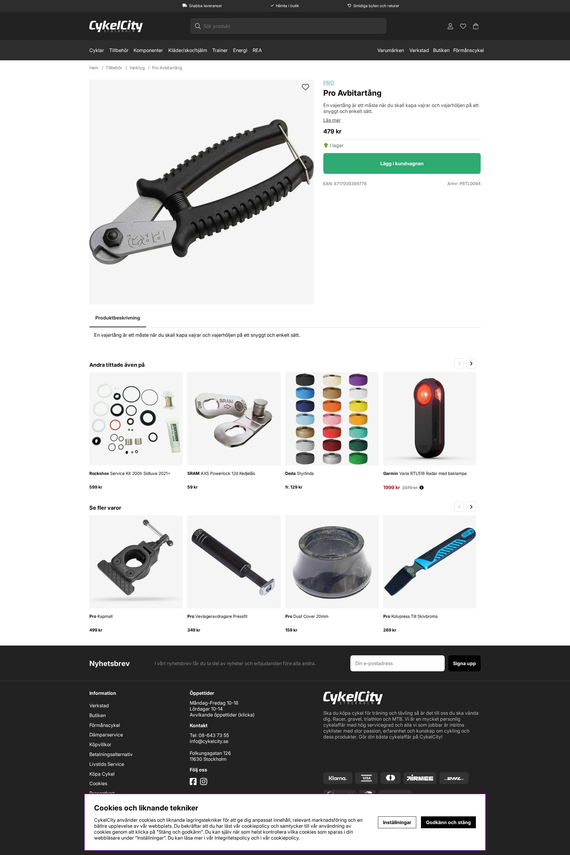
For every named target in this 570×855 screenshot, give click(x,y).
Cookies (98, 783)
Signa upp (464, 663)
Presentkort (102, 793)
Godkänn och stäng (448, 822)
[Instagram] (204, 784)
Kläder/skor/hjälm (187, 50)
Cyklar (96, 50)
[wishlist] (305, 88)
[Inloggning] (450, 26)
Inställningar (397, 822)
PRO (328, 83)
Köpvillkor (100, 744)
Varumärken (390, 50)
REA (257, 50)
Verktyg (137, 67)
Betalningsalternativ (111, 754)
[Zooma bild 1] (201, 192)
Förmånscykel (468, 50)
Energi (240, 50)
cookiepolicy (285, 838)
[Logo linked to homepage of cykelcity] (116, 26)
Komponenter (148, 50)
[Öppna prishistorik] (421, 487)
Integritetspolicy (232, 838)
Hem (93, 67)
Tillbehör (119, 50)
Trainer (220, 50)
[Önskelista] (463, 26)
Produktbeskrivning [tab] (117, 318)
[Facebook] (194, 784)
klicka (246, 715)
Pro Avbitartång (167, 67)
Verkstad (419, 50)
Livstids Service (106, 764)
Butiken (441, 50)
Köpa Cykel (102, 774)
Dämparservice (106, 735)
